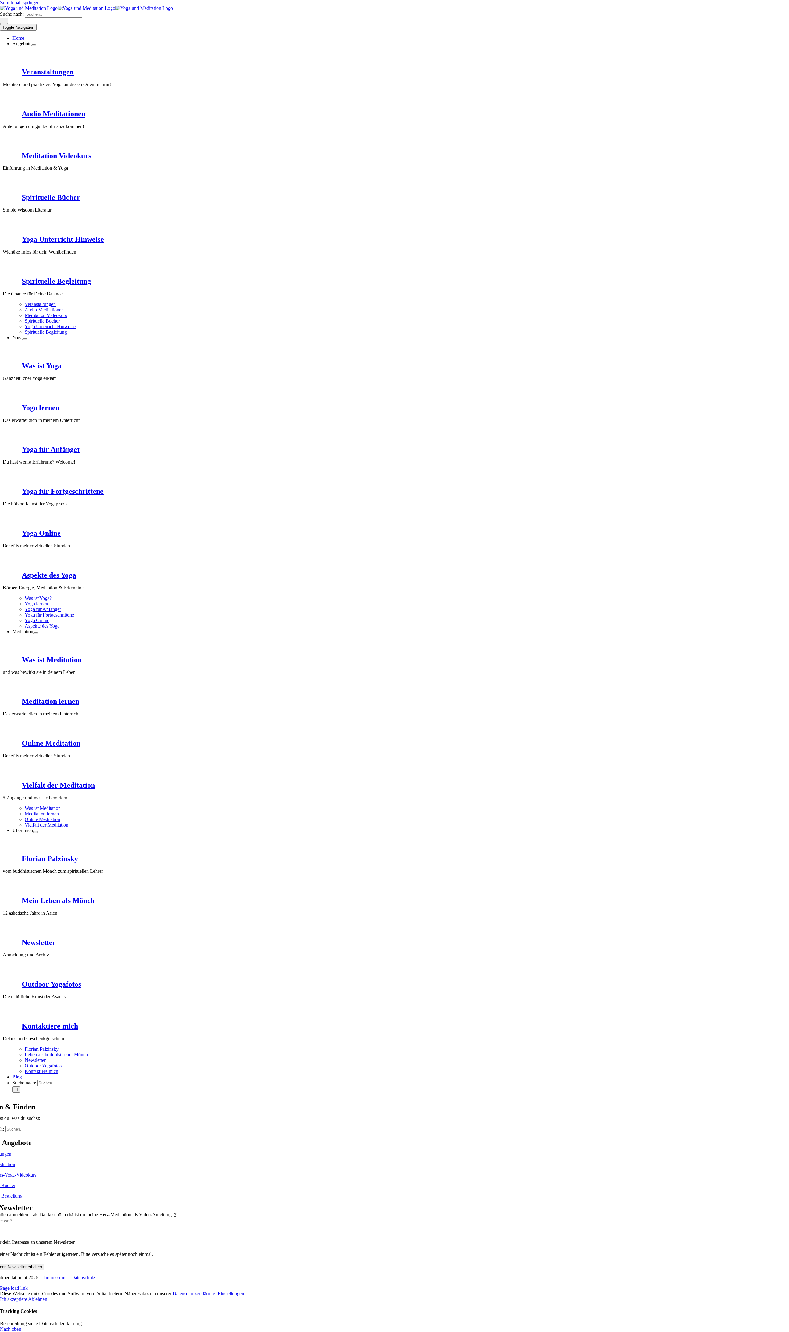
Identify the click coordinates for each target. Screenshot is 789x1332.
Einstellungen (231, 1293)
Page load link (14, 1288)
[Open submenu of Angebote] (33, 45)
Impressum (54, 1277)
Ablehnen (37, 1299)
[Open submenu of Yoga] (24, 339)
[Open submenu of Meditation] (35, 633)
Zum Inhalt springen (19, 2)
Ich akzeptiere (14, 1299)
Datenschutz (83, 1277)
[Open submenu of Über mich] (35, 832)
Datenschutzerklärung (194, 1293)
